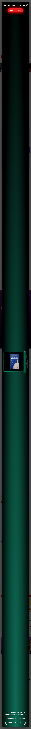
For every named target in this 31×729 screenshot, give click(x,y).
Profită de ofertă (15, 722)
